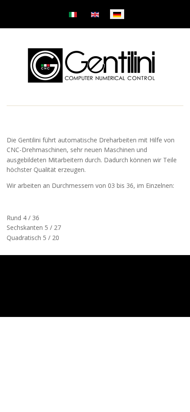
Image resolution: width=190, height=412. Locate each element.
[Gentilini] (92, 65)
